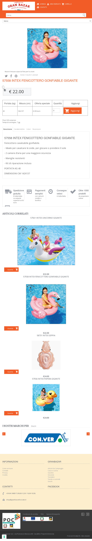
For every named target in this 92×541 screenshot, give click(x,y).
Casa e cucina (53, 470)
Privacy (5, 473)
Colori (28, 129)
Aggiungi (75, 110)
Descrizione (7, 129)
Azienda (43, 4)
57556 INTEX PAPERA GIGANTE (46, 379)
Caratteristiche (19, 129)
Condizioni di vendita (30, 514)
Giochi (28, 75)
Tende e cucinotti (54, 479)
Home (22, 75)
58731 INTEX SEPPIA (46, 335)
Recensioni (37, 129)
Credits (5, 475)
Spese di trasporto (53, 514)
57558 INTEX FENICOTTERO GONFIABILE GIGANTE (46, 276)
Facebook (82, 514)
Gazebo (51, 473)
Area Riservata (55, 4)
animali (35, 75)
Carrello (68, 4)
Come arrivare (7, 468)
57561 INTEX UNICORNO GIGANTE (46, 218)
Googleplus (88, 514)
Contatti (43, 7)
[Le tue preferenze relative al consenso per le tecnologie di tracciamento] (4, 537)
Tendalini (51, 477)
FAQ (42, 514)
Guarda (10, 270)
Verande (51, 475)
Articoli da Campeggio (55, 468)
